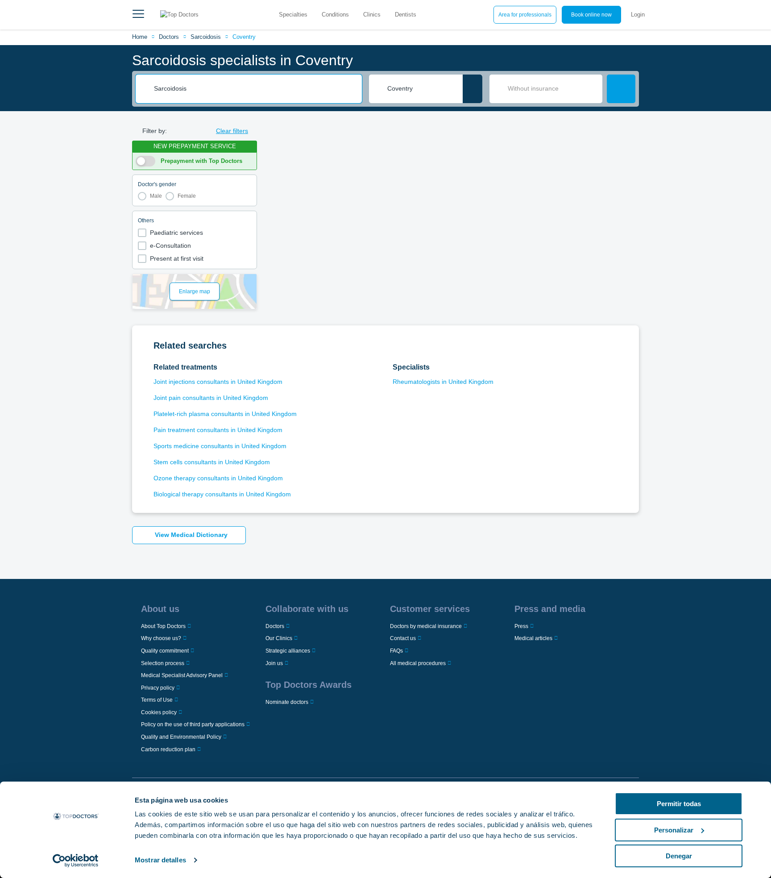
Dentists (405, 14)
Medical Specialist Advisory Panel (182, 675)
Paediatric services (176, 232)
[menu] (138, 14)
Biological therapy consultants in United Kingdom (222, 494)
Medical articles (533, 638)
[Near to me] (472, 89)
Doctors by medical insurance (426, 626)
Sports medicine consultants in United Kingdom (219, 445)
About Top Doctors (163, 626)
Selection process (162, 663)
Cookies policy (159, 712)
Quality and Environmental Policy (181, 737)
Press (521, 626)
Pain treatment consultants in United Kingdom (217, 429)
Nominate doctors (286, 702)
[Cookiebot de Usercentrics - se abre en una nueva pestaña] (76, 860)
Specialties (293, 14)
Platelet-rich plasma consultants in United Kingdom (225, 413)
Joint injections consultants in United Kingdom (217, 381)
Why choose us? (161, 638)
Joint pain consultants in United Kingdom (210, 397)
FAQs (396, 651)
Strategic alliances (287, 651)
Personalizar (673, 830)
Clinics (372, 14)
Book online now (591, 15)
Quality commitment (165, 651)
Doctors (169, 36)
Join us (274, 663)
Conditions (335, 14)
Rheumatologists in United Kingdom (443, 381)
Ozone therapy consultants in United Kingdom (218, 478)
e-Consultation (170, 245)
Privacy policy (157, 688)
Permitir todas (679, 803)
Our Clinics (278, 638)
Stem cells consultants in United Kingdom (211, 462)
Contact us (403, 638)
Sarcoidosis (206, 36)
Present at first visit (176, 258)
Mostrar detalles (160, 860)
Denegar (679, 856)
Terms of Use (157, 700)
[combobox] (254, 89)
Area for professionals (524, 15)
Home (139, 36)
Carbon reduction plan (168, 749)
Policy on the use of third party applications (193, 724)
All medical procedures (418, 663)
